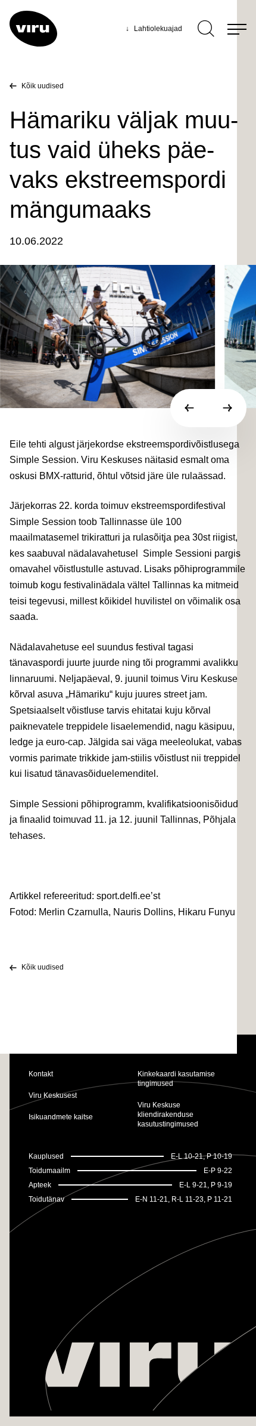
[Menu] (236, 28)
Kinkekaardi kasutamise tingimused (176, 1079)
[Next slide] (227, 408)
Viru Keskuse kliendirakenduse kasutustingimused (168, 1114)
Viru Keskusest (53, 1095)
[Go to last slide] (189, 408)
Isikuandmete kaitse (61, 1117)
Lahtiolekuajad (154, 28)
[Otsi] (206, 28)
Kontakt (41, 1074)
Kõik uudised (42, 86)
